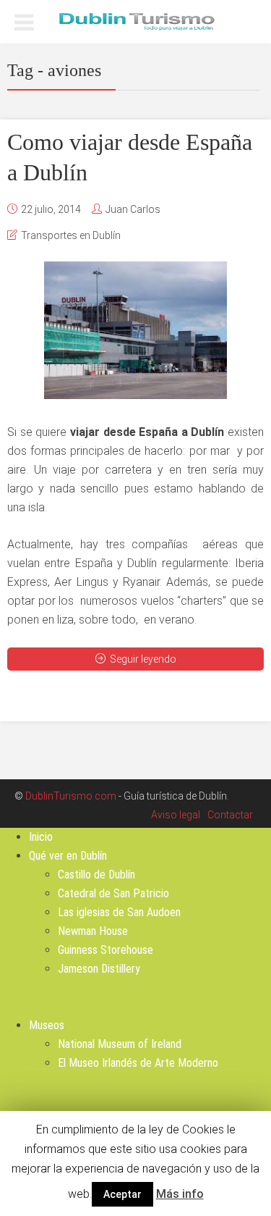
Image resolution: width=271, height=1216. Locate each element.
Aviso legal (175, 815)
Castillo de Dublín (96, 874)
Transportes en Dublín (71, 235)
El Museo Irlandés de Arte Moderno (138, 1063)
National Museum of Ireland (119, 1044)
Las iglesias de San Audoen (119, 912)
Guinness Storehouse (105, 950)
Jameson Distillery (99, 969)
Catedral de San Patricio (113, 893)
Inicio (41, 837)
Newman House (93, 931)
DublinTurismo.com (70, 796)
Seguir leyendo (143, 659)
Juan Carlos (133, 209)
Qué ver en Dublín (68, 856)
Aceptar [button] (122, 1194)
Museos (46, 1025)
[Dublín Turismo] (135, 20)
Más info (180, 1194)
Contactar (230, 815)
